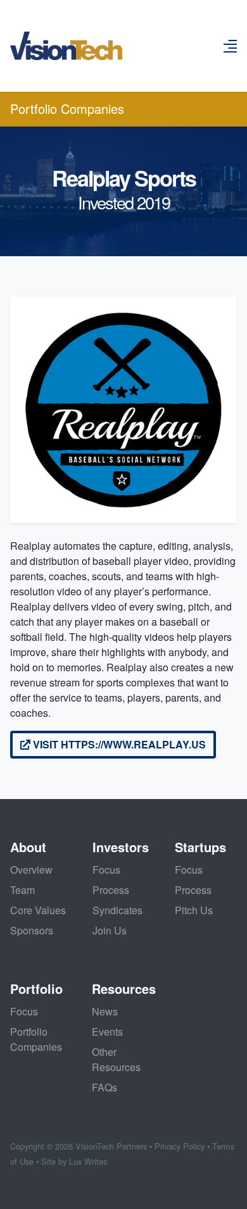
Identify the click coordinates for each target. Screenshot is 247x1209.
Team (22, 890)
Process (110, 890)
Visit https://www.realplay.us (118, 744)
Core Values (38, 910)
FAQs (104, 1087)
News (105, 1011)
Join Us (109, 930)
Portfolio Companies (67, 108)
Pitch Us (194, 910)
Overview (31, 869)
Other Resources (116, 1059)
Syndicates (117, 910)
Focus (106, 869)
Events (107, 1031)
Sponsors (31, 930)
